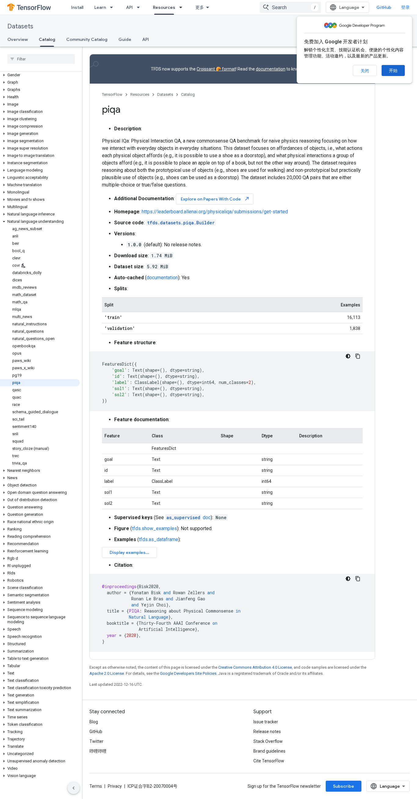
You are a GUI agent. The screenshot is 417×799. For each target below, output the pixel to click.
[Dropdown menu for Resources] (182, 7)
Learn (100, 7)
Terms (95, 786)
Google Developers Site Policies (188, 673)
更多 (199, 7)
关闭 (365, 71)
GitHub (383, 7)
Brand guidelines (269, 751)
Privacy (115, 786)
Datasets (20, 26)
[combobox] (290, 7)
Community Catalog (86, 39)
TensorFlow (112, 94)
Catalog (47, 39)
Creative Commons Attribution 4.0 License (255, 667)
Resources (164, 7)
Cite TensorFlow (268, 760)
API (129, 7)
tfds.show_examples (154, 528)
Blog (93, 721)
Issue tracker (265, 721)
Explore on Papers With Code (215, 199)
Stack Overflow (268, 741)
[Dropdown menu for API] (140, 7)
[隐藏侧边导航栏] (73, 788)
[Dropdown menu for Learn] (113, 7)
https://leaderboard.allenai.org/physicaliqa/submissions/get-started (215, 212)
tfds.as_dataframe (158, 539)
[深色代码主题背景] (348, 356)
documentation (270, 69)
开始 (393, 70)
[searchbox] (41, 59)
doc (188, 517)
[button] (40, 75)
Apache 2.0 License (106, 673)
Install (77, 7)
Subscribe (343, 786)
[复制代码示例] (358, 356)
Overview (17, 39)
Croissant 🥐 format (216, 69)
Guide (124, 39)
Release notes (267, 731)
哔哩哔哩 (98, 751)
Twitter (96, 741)
